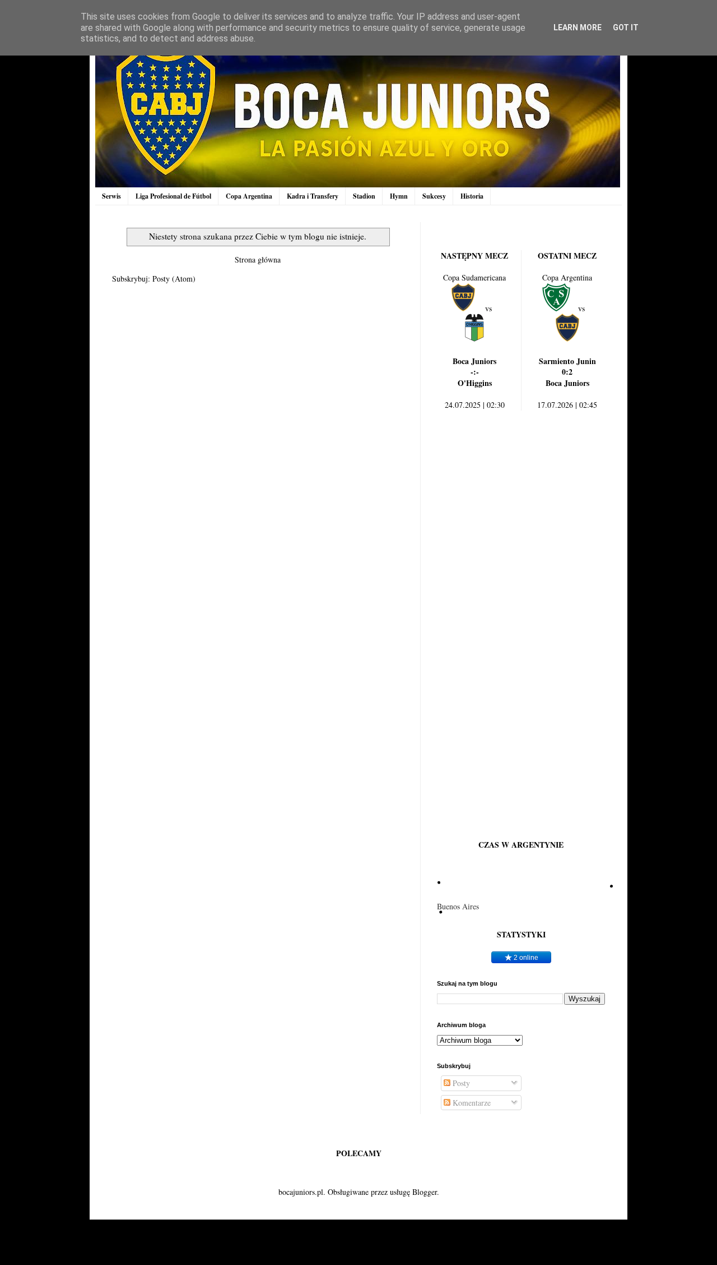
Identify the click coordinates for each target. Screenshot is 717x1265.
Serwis (111, 196)
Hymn (399, 196)
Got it (626, 27)
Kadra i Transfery (312, 196)
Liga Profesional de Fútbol (173, 196)
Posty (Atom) (173, 278)
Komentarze (470, 1102)
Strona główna (258, 259)
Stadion (364, 196)
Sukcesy (434, 196)
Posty (460, 1083)
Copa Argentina (249, 196)
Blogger (424, 1191)
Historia (471, 196)
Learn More (577, 27)
